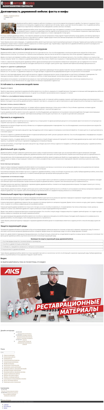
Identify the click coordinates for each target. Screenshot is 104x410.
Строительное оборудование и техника (15, 378)
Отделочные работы (9, 357)
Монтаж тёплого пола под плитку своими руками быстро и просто (9, 391)
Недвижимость (8, 358)
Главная (6, 404)
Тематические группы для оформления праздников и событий (24, 342)
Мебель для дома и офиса (11, 375)
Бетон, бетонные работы (11, 380)
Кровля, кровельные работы (12, 373)
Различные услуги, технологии (12, 382)
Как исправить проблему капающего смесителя (9, 394)
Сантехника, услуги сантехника (12, 367)
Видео (5, 32)
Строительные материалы (11, 362)
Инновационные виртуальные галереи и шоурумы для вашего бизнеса (25, 338)
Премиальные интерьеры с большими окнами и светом (24, 334)
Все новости (7, 25)
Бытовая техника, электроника (12, 370)
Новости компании (9, 355)
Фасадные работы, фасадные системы (14, 372)
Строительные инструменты (11, 360)
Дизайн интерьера (9, 363)
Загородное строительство (11, 365)
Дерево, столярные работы (11, 15)
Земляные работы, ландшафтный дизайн (15, 368)
